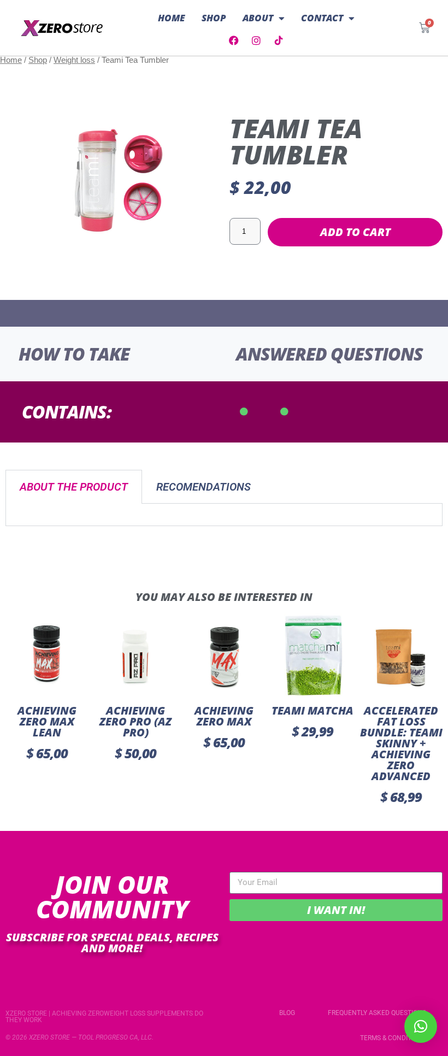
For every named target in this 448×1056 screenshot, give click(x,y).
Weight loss (74, 60)
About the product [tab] (74, 486)
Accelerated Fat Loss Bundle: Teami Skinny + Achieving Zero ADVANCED (401, 743)
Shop (214, 17)
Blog (287, 1013)
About (258, 17)
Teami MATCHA (312, 710)
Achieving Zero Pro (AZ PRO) (135, 721)
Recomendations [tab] (203, 486)
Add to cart (355, 232)
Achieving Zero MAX (224, 716)
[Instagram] (256, 40)
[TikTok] (278, 40)
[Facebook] (234, 40)
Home (171, 17)
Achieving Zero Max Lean (46, 721)
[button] (420, 1026)
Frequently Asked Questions (377, 1013)
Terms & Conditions (393, 1038)
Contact (322, 17)
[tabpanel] (224, 515)
